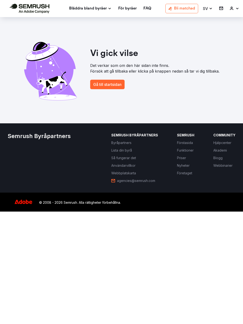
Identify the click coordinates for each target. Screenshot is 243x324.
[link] (127, 9)
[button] (208, 8)
